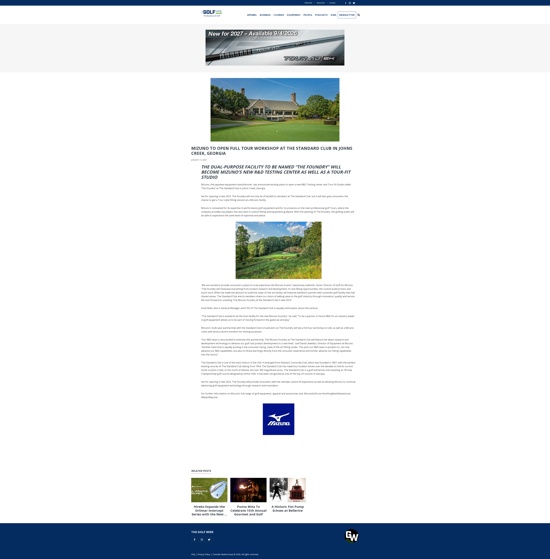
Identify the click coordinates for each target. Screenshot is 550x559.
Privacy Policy (204, 554)
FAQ (193, 554)
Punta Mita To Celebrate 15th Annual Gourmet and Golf (248, 510)
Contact (332, 3)
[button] (358, 15)
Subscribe (321, 3)
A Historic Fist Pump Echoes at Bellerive (288, 508)
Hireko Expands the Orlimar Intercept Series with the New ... (209, 510)
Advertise (308, 3)
